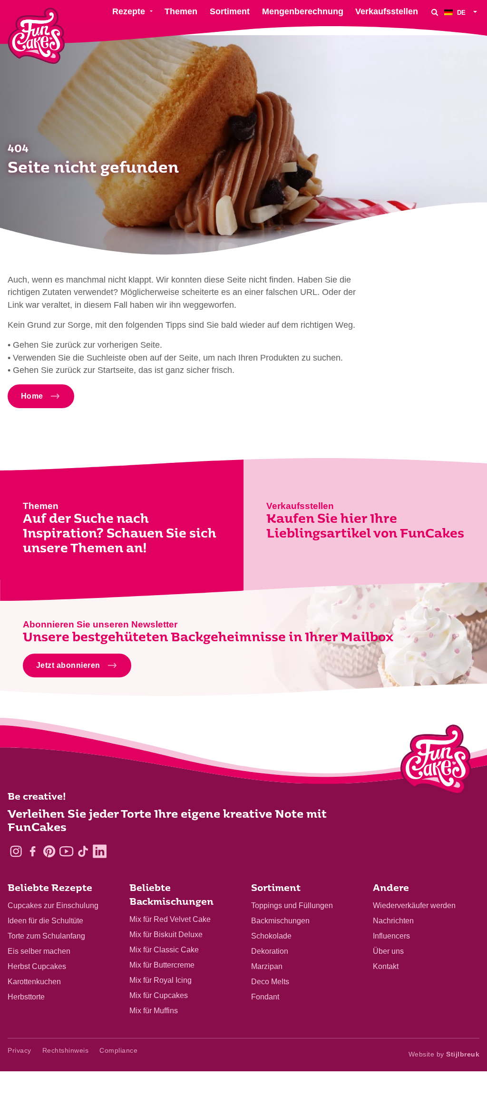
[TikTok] (83, 851)
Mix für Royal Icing (160, 980)
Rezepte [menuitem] (128, 11)
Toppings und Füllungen (292, 905)
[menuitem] (461, 12)
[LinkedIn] (99, 851)
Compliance (118, 1050)
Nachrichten (393, 921)
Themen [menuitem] (181, 11)
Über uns (388, 951)
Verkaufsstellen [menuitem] (386, 11)
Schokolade (271, 936)
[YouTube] (66, 851)
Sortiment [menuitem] (230, 11)
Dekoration (269, 951)
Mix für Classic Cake (164, 950)
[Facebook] (32, 851)
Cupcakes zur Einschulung (53, 905)
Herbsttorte (26, 997)
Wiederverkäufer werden (414, 905)
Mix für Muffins (153, 1011)
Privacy (19, 1050)
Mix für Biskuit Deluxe (166, 934)
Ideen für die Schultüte (45, 921)
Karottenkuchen (34, 982)
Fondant (265, 997)
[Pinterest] (49, 851)
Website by (444, 1054)
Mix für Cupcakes (158, 995)
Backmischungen (280, 921)
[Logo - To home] (436, 761)
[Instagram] (16, 851)
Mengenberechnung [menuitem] (302, 11)
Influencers (391, 936)
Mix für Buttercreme (162, 965)
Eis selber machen (39, 951)
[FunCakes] (36, 36)
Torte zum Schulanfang (46, 936)
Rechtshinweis (65, 1050)
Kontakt (386, 966)
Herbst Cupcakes (37, 966)
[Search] (435, 12)
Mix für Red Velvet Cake (170, 919)
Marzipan (266, 966)
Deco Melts (270, 982)
